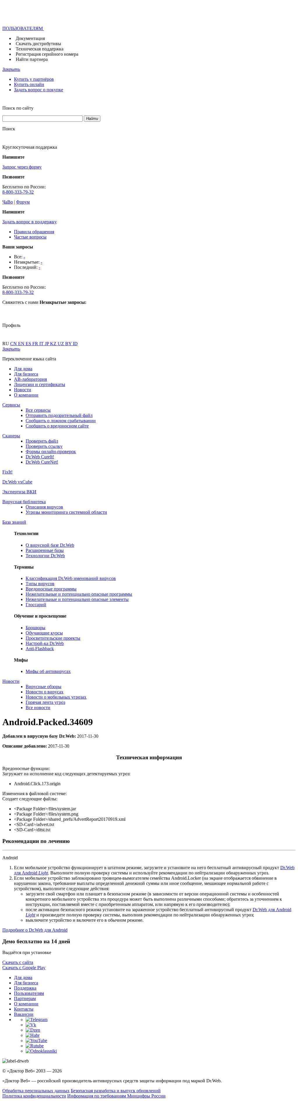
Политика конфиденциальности (34, 1095)
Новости (22, 389)
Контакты (23, 1009)
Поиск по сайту (17, 108)
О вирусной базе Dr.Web (50, 545)
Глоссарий (36, 604)
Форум (23, 201)
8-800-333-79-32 (18, 192)
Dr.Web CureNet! (42, 462)
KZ (54, 343)
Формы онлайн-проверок (51, 451)
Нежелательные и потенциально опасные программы (79, 594)
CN (14, 343)
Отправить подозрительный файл (59, 415)
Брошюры (35, 627)
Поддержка (25, 988)
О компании (26, 394)
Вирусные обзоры (43, 686)
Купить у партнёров (34, 79)
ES (29, 343)
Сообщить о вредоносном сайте (57, 425)
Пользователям (29, 993)
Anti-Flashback (40, 648)
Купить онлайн (29, 84)
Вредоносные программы (51, 588)
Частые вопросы (30, 236)
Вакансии (23, 1014)
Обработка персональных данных (36, 1090)
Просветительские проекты (53, 638)
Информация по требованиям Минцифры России (116, 1095)
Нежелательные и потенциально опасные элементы (77, 599)
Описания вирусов (44, 506)
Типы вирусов (40, 583)
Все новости (38, 707)
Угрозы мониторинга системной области (66, 512)
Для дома (23, 368)
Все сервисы (38, 410)
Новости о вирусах (44, 691)
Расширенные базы (45, 550)
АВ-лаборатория (30, 379)
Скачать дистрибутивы (38, 43)
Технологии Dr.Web (45, 555)
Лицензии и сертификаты (39, 384)
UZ (61, 343)
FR (35, 343)
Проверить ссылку (44, 446)
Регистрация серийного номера (47, 54)
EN (22, 343)
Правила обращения (34, 231)
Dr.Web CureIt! (40, 456)
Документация (30, 38)
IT (42, 343)
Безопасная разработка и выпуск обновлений (116, 1090)
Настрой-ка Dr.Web (45, 643)
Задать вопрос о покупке (38, 89)
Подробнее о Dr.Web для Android (35, 930)
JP (47, 343)
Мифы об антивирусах (48, 671)
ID (75, 343)
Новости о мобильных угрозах (56, 697)
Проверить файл (42, 441)
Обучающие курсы (44, 632)
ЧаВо (7, 201)
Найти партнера (32, 59)
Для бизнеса (26, 373)
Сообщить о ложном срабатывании (61, 420)
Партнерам (25, 998)
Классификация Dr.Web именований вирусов (71, 578)
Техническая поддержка (39, 48)
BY (69, 343)
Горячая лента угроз (45, 702)
